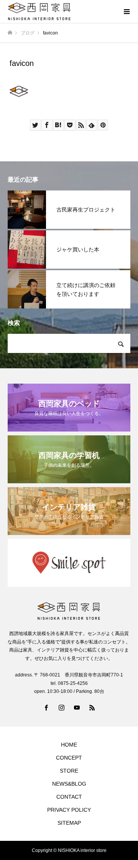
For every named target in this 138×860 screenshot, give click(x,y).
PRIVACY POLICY (69, 810)
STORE (69, 771)
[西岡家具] (61, 12)
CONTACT (69, 797)
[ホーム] (10, 32)
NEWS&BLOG (69, 784)
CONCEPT (69, 758)
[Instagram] (61, 707)
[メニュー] (126, 11)
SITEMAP (69, 823)
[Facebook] (46, 707)
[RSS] (92, 707)
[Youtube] (76, 707)
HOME (69, 745)
